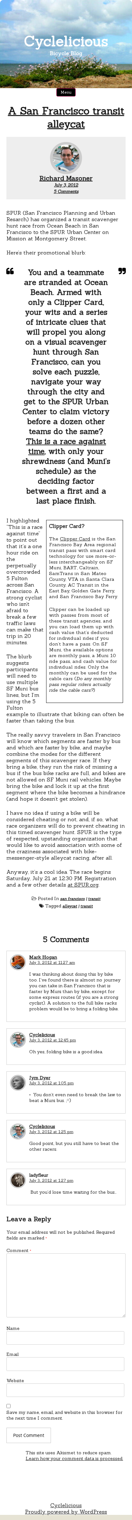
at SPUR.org (83, 884)
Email (12, 1354)
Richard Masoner (66, 178)
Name (13, 1328)
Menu (66, 92)
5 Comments (66, 191)
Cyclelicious (66, 41)
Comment (18, 1250)
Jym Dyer (39, 1078)
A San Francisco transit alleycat (66, 117)
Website (15, 1380)
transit (94, 898)
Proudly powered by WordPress (66, 1511)
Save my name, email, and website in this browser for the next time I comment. (64, 1415)
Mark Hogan (43, 957)
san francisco (72, 898)
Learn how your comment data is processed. (74, 1458)
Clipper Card (75, 539)
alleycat (69, 906)
